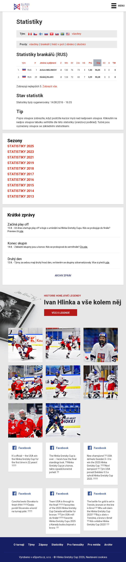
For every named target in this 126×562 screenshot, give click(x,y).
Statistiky (57, 544)
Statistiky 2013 (20, 196)
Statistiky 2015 (20, 185)
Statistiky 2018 (20, 168)
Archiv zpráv (63, 276)
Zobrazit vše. (49, 86)
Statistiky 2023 (20, 152)
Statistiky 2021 (20, 157)
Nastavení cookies (96, 557)
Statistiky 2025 (20, 146)
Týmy (31, 544)
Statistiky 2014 (20, 191)
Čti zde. (84, 247)
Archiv (108, 544)
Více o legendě (61, 312)
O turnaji (19, 544)
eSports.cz (39, 557)
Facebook (25, 448)
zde (21, 231)
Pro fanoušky (75, 544)
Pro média (94, 544)
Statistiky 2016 (20, 180)
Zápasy (43, 544)
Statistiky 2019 (20, 163)
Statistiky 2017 (20, 174)
